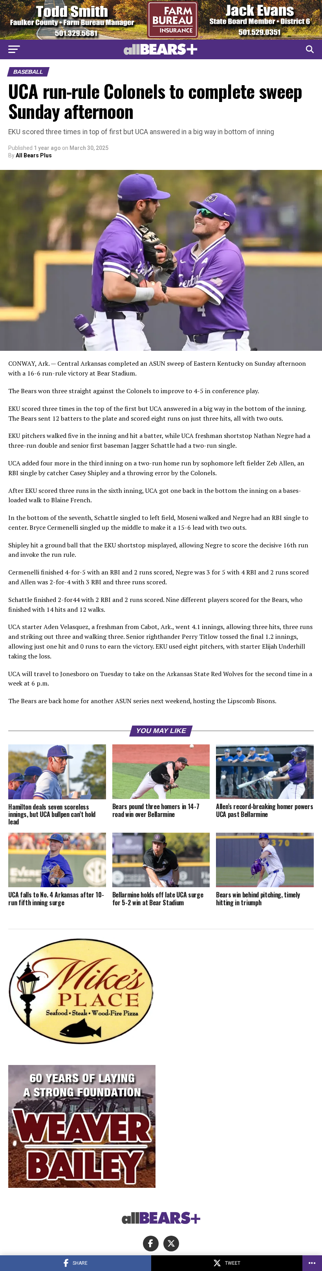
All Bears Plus (34, 155)
